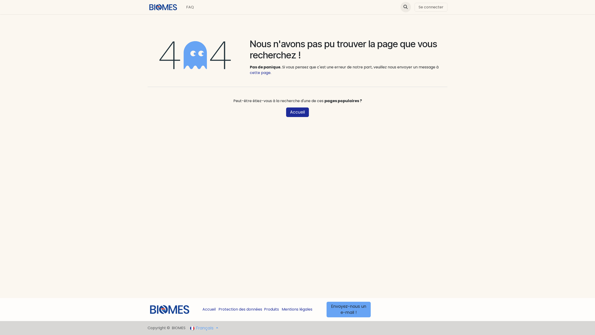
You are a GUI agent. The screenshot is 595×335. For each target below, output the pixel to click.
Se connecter (431, 7)
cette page (260, 72)
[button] (405, 7)
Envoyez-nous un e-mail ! (348, 309)
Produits (271, 309)
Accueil (297, 112)
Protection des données (240, 309)
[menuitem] (190, 7)
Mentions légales (297, 309)
